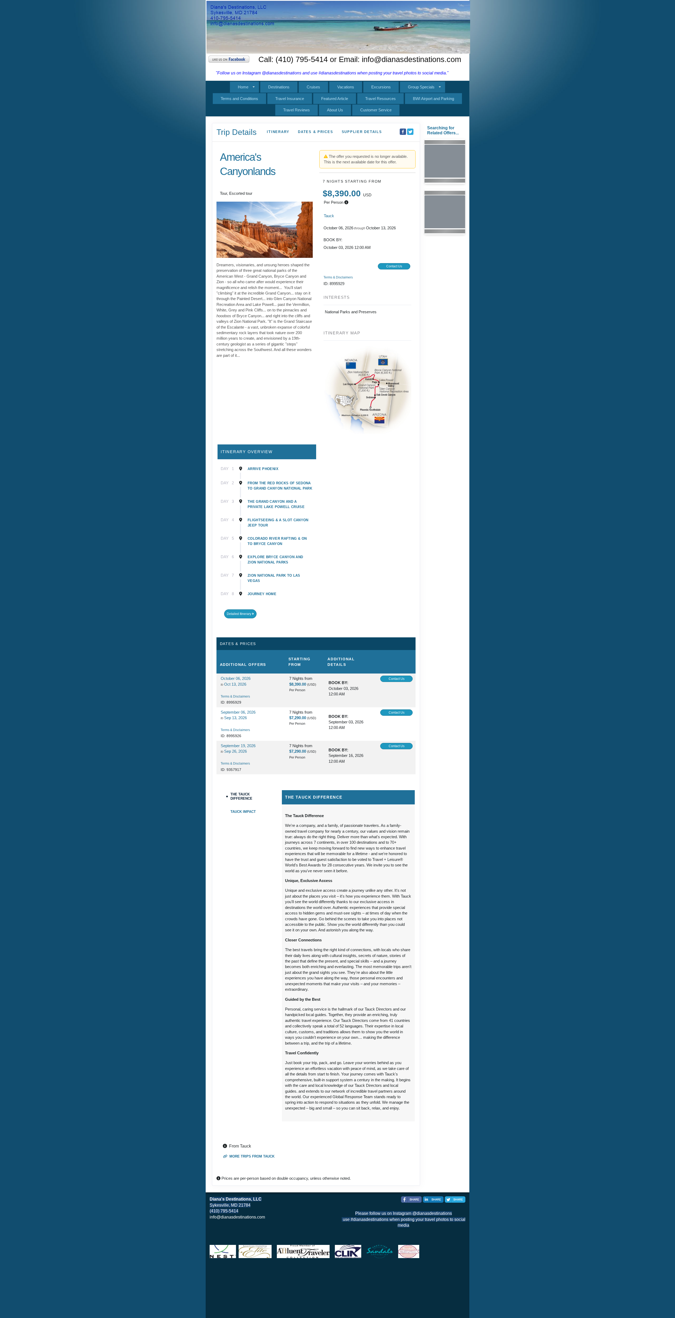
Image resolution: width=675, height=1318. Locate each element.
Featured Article (334, 98)
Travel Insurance (289, 98)
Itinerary (278, 132)
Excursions (381, 87)
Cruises (313, 87)
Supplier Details (362, 132)
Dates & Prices (315, 132)
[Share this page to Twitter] (410, 132)
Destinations (279, 87)
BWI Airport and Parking (433, 98)
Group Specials (421, 87)
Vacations (345, 87)
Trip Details (236, 132)
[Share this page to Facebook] (403, 132)
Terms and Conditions (239, 98)
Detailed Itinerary (239, 614)
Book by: (338, 682)
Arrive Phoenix (263, 469)
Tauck (329, 216)
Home (243, 87)
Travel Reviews (296, 110)
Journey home (262, 594)
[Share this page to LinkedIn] (433, 1199)
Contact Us (394, 266)
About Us (335, 110)
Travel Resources (380, 98)
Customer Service (376, 110)
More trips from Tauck (251, 1156)
